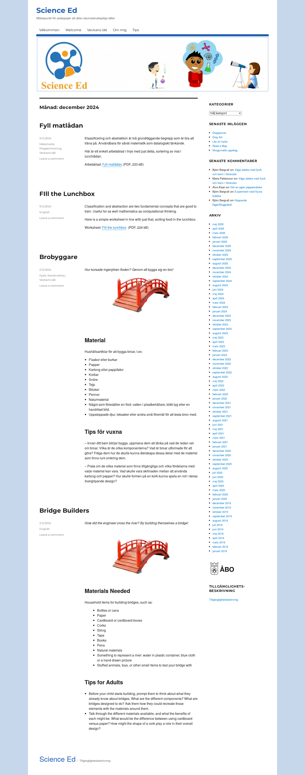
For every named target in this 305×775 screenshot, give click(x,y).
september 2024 (222, 281)
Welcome (73, 30)
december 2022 (221, 359)
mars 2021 (218, 438)
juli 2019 (217, 525)
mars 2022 (218, 390)
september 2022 (222, 372)
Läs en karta (219, 141)
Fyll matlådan (61, 125)
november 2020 (221, 455)
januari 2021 (219, 446)
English (44, 212)
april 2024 (218, 298)
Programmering (50, 148)
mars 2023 (218, 346)
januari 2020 (219, 499)
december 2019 (221, 503)
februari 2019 (220, 547)
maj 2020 (217, 481)
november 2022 (221, 363)
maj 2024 (217, 294)
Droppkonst (219, 133)
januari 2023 (219, 355)
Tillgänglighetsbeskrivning (94, 761)
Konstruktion (56, 275)
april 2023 (218, 342)
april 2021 (218, 433)
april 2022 (218, 385)
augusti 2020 (220, 468)
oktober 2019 (220, 512)
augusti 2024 (220, 285)
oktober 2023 (220, 324)
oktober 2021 (220, 411)
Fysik (42, 275)
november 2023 (221, 320)
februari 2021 (220, 442)
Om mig (120, 30)
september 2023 (222, 329)
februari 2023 (220, 350)
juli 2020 (217, 472)
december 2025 (221, 246)
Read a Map (219, 146)
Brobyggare (58, 256)
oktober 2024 (220, 276)
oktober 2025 (220, 255)
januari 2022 (219, 398)
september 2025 (222, 259)
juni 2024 (217, 289)
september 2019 (222, 516)
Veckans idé (97, 30)
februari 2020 (220, 494)
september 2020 (222, 464)
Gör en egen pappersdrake (246, 187)
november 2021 (221, 407)
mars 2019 (218, 542)
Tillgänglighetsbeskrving (223, 599)
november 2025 (221, 250)
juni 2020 (217, 477)
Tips (135, 30)
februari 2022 (220, 394)
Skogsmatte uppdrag (224, 150)
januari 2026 (219, 241)
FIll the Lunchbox (67, 193)
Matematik (46, 144)
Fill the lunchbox (114, 227)
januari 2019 (219, 551)
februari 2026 (220, 237)
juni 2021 (217, 425)
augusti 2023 (220, 333)
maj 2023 (217, 337)
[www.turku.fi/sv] (222, 568)
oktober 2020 (220, 459)
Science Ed (56, 10)
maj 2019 (217, 533)
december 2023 (221, 316)
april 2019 (218, 538)
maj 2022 (217, 381)
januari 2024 (219, 311)
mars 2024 (218, 302)
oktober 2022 (220, 368)
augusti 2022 (220, 377)
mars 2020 (218, 490)
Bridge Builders (64, 510)
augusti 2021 (220, 420)
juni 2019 (217, 529)
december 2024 (221, 268)
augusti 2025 (220, 263)
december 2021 (221, 403)
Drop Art (217, 137)
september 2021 (222, 416)
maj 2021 (217, 429)
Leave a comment (51, 158)
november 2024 (221, 272)
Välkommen (49, 30)
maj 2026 (217, 224)
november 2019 (221, 507)
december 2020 (221, 451)
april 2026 (218, 228)
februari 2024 (220, 307)
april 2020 (218, 486)
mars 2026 (218, 233)
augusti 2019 (220, 520)
